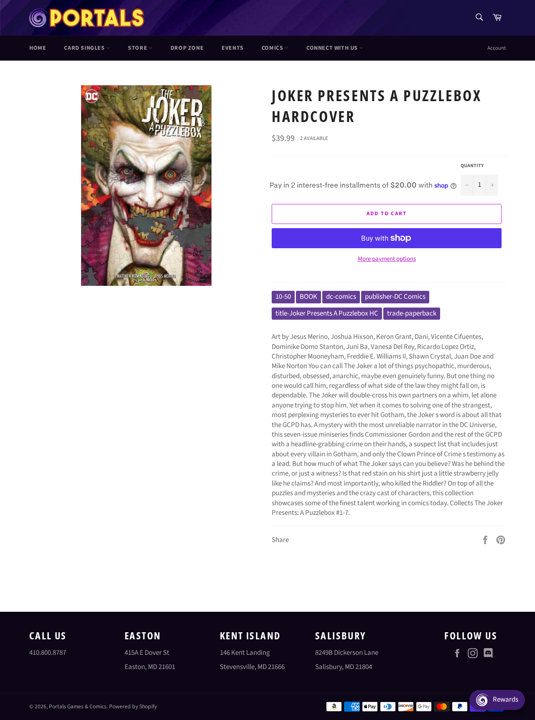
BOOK (308, 297)
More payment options (387, 259)
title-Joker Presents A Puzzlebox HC (326, 313)
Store (138, 48)
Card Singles (85, 48)
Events (233, 48)
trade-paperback (411, 313)
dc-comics (341, 297)
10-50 (283, 297)
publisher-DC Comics (395, 297)
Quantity (472, 166)
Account (496, 48)
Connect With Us (332, 48)
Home (37, 48)
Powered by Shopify (133, 706)
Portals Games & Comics (78, 706)
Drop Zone (187, 48)
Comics (273, 48)
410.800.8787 (47, 653)
